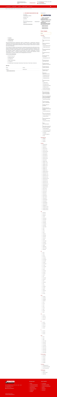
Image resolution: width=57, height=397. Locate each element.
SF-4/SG (44, 277)
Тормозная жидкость (46, 134)
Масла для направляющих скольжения (46, 50)
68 (43, 339)
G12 (44, 332)
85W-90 (44, 249)
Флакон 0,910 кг (45, 209)
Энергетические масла (46, 88)
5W (43, 232)
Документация (10, 40)
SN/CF (44, 290)
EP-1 (44, 325)
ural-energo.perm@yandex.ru (42, 3)
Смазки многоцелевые (46, 120)
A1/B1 (44, 296)
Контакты (30, 6)
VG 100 (44, 355)
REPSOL (44, 141)
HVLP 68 (44, 352)
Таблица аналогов (32, 2)
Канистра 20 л (45, 178)
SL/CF (44, 286)
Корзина (31, 391)
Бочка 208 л (45, 155)
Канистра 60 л (45, 185)
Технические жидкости (46, 131)
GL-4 (44, 272)
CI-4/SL (44, 266)
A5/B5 (44, 300)
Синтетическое (46, 368)
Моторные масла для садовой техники (45, 70)
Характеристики (11, 39)
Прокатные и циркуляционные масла (45, 73)
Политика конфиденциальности (9, 394)
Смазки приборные (46, 128)
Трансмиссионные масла (47, 85)
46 (43, 338)
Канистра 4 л (45, 181)
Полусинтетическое (46, 366)
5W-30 (44, 235)
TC (44, 292)
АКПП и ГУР (45, 372)
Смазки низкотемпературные (45, 123)
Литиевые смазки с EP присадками (45, 105)
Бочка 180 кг (45, 151)
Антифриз (44, 132)
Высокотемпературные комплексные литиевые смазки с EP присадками (46, 93)
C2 (43, 302)
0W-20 (44, 212)
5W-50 (44, 238)
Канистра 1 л (45, 174)
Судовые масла (45, 82)
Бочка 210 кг (45, 157)
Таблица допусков (45, 28)
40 (43, 229)
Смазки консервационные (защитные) (46, 119)
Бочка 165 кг (45, 148)
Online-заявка (24, 6)
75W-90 (44, 243)
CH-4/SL (44, 263)
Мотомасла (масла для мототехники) (45, 56)
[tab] (23, 37)
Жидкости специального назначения (46, 44)
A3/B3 (44, 297)
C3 (44, 303)
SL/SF (44, 287)
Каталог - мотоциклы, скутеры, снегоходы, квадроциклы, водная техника (46, 18)
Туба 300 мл (45, 199)
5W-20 (44, 233)
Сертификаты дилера (45, 384)
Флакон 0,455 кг (45, 208)
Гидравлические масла (46, 37)
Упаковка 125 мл (45, 206)
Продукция (14, 6)
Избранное (32, 390)
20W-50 (44, 226)
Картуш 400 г (45, 186)
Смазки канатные (45, 116)
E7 (44, 310)
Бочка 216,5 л (45, 158)
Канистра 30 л (45, 179)
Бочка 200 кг (45, 154)
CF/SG (44, 262)
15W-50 (44, 225)
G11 (44, 330)
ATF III (44, 317)
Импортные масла (33, 388)
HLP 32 (44, 342)
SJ (43, 283)
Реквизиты (44, 388)
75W (44, 239)
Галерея (19, 6)
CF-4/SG (44, 259)
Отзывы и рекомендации (46, 386)
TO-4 (44, 293)
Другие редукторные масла (27, 24)
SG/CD (44, 282)
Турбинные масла (45, 86)
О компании (8, 6)
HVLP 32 (44, 349)
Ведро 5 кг (45, 168)
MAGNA (44, 138)
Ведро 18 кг (45, 164)
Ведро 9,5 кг (45, 169)
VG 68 (44, 362)
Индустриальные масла (46, 45)
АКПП (44, 371)
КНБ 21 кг (45, 189)
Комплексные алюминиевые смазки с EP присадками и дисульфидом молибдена (46, 97)
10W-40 (44, 219)
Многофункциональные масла (46, 53)
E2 (43, 306)
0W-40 (44, 215)
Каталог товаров (10, 8)
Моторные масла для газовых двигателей (45, 61)
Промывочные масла (46, 75)
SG (43, 280)
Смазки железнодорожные (46, 113)
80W (44, 245)
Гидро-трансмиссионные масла (46, 40)
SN (44, 289)
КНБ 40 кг (45, 195)
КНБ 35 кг (44, 192)
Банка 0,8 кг (45, 144)
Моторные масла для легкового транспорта (45, 67)
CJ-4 (44, 269)
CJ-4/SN (44, 270)
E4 (44, 307)
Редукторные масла (19, 8)
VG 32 (44, 359)
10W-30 (44, 218)
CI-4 (44, 265)
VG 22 (44, 358)
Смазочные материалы (46, 89)
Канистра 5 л (45, 182)
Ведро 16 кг (45, 161)
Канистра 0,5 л (45, 172)
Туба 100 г (45, 198)
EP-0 (44, 322)
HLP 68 (44, 345)
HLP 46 (44, 343)
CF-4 (44, 256)
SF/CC (44, 279)
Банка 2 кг (45, 145)
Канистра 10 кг (45, 175)
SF (43, 276)
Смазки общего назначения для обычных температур (46, 127)
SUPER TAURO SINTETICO (11, 70)
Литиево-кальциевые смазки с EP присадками (46, 102)
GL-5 (44, 273)
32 (43, 336)
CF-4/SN (44, 260)
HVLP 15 (44, 346)
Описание (9, 37)
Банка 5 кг (45, 147)
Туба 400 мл (45, 202)
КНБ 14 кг (45, 188)
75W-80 (44, 242)
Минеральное (45, 365)
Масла (15, 8)
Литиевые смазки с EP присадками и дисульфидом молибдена (46, 108)
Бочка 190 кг (45, 152)
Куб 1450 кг (45, 196)
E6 (43, 309)
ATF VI (44, 319)
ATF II (44, 316)
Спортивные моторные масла (45, 81)
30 (43, 228)
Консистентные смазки (46, 99)
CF (44, 255)
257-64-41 (42, 2)
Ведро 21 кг (45, 165)
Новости (43, 387)
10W (44, 216)
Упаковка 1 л (45, 205)
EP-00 (44, 323)
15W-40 (44, 223)
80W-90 (44, 246)
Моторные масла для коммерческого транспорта (46, 64)
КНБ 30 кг (45, 191)
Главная (6, 8)
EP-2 (44, 326)
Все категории (32, 387)
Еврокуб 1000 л (45, 171)
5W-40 (44, 236)
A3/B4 (44, 299)
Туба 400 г (45, 201)
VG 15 (44, 356)
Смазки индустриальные (47, 114)
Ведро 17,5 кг (45, 162)
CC (43, 252)
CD (43, 253)
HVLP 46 (44, 350)
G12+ (44, 333)
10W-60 (44, 222)
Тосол (44, 135)
